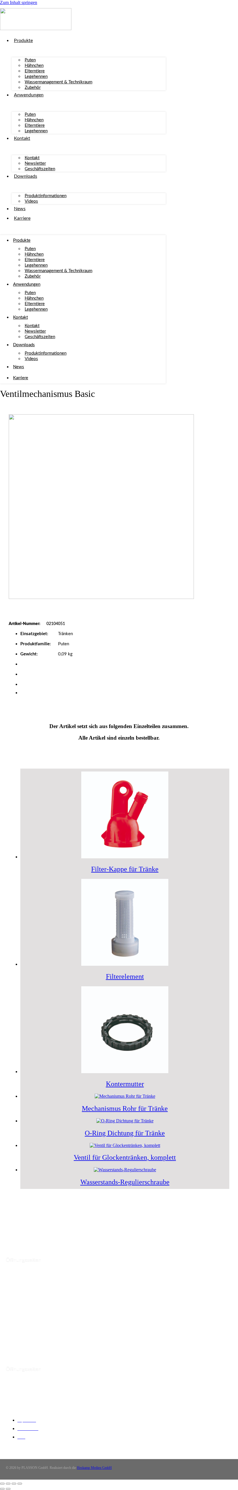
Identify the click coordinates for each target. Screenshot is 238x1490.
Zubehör (33, 87)
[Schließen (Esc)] (19, 1483)
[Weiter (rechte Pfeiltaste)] (8, 1489)
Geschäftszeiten (40, 169)
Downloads (25, 176)
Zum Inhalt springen (18, 2)
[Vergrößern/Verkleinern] (2, 1483)
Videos (31, 201)
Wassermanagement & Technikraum (58, 82)
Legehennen (36, 76)
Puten (30, 60)
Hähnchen (34, 65)
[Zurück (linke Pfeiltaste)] (2, 1489)
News (20, 208)
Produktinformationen (45, 196)
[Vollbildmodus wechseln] (8, 1483)
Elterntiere (35, 71)
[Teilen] (14, 1483)
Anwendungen (29, 95)
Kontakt (22, 138)
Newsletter (35, 163)
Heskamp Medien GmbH (94, 1468)
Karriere (22, 218)
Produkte (23, 40)
